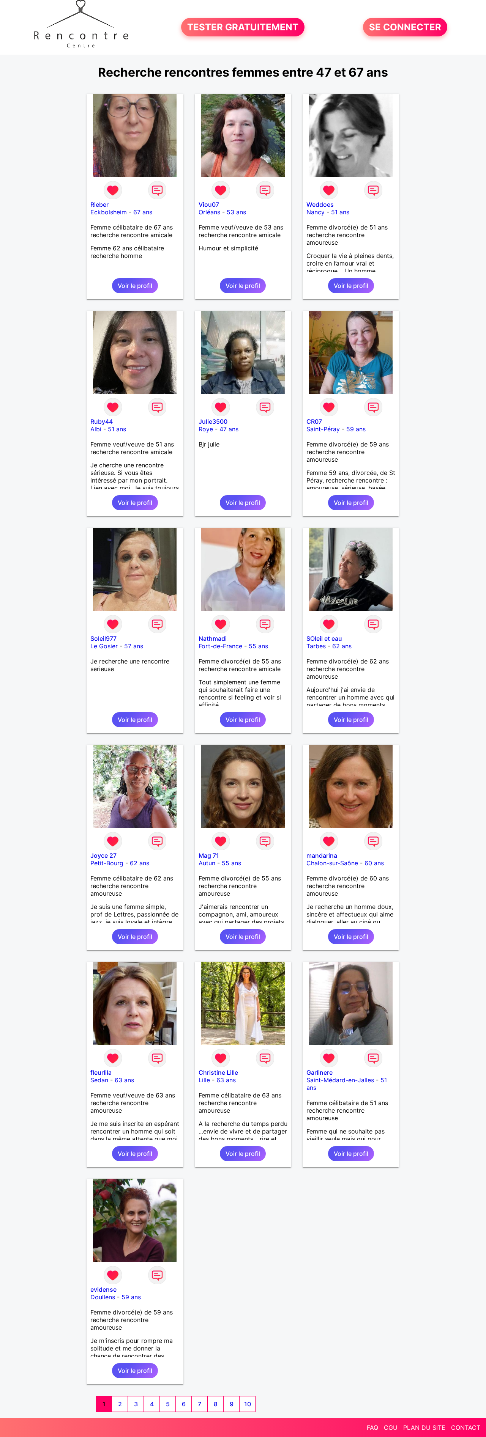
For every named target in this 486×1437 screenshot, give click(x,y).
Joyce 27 (103, 855)
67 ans (142, 212)
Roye (206, 429)
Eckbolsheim (108, 212)
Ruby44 (101, 421)
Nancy (315, 212)
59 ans (356, 429)
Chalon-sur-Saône (332, 863)
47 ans (228, 429)
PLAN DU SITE (424, 1427)
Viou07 (209, 204)
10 (247, 1404)
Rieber (99, 204)
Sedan (99, 1080)
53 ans (236, 212)
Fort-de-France (220, 646)
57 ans (133, 646)
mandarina (321, 855)
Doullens (102, 1297)
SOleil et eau (324, 638)
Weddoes (320, 204)
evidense (103, 1289)
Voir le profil (135, 285)
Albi (95, 429)
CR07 (314, 421)
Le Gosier (104, 646)
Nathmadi (213, 638)
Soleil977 (103, 638)
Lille (204, 1080)
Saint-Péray (323, 429)
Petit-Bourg (106, 863)
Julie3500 (213, 421)
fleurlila (101, 1072)
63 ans (124, 1080)
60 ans (374, 863)
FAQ (372, 1427)
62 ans (342, 646)
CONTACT (465, 1427)
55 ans (258, 646)
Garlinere (319, 1072)
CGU (391, 1427)
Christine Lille (218, 1072)
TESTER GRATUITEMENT (242, 27)
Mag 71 (209, 855)
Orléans (209, 212)
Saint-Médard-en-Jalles (340, 1080)
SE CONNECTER (405, 27)
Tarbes (316, 646)
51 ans (340, 212)
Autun (207, 863)
